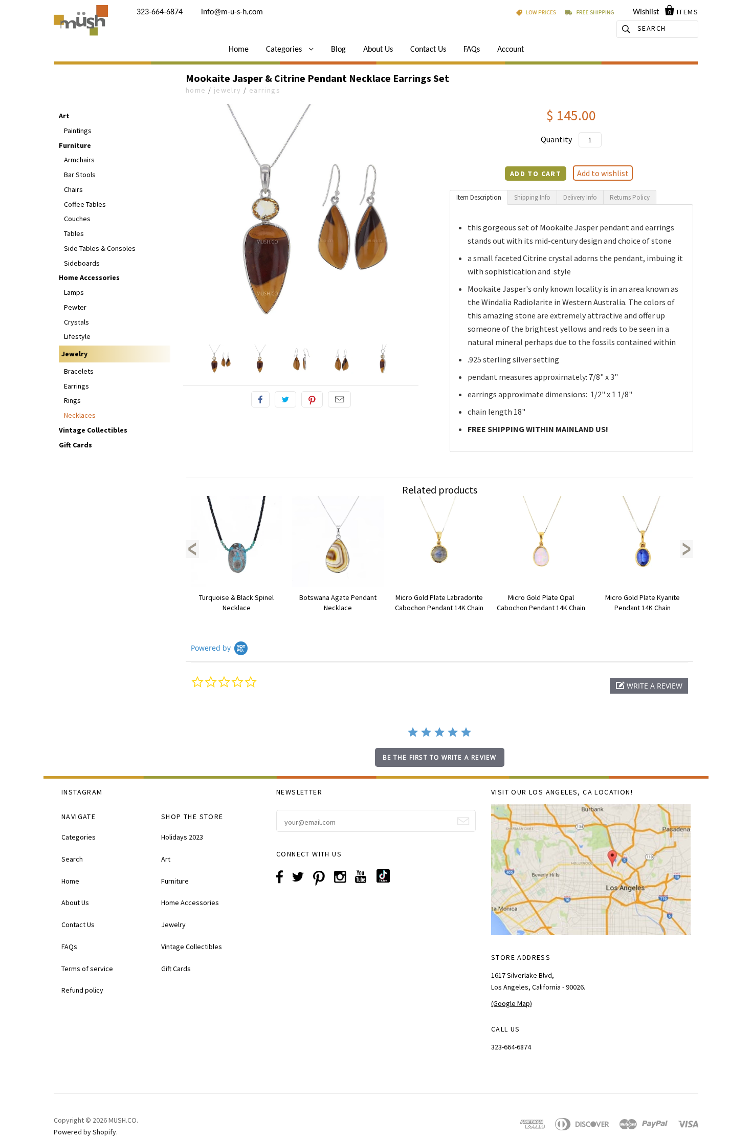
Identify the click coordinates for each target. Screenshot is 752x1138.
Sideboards (82, 263)
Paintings (78, 130)
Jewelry (227, 90)
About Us (378, 50)
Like (260, 399)
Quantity (556, 139)
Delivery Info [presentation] (580, 197)
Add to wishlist (603, 173)
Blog (338, 50)
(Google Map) (511, 1003)
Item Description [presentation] (478, 197)
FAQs (471, 50)
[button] (649, 686)
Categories (285, 50)
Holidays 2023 (182, 837)
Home (239, 50)
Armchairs (79, 159)
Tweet (285, 399)
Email (339, 399)
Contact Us (428, 50)
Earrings (264, 90)
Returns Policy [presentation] (630, 197)
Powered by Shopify (85, 1131)
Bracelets (79, 371)
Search (72, 859)
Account (510, 50)
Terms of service (87, 968)
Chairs (73, 189)
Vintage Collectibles (93, 430)
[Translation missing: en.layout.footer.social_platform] (387, 880)
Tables (74, 233)
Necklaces (80, 415)
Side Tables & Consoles (100, 248)
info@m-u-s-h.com (232, 12)
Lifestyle (77, 336)
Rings (72, 400)
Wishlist (646, 12)
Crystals (76, 322)
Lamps (74, 292)
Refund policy (82, 990)
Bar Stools (80, 174)
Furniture (75, 145)
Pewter (75, 307)
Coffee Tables (85, 204)
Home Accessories (89, 277)
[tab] (479, 197)
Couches (77, 218)
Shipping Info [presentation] (532, 197)
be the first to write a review (440, 757)
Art (64, 115)
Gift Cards (75, 444)
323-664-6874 (160, 12)
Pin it (312, 399)
